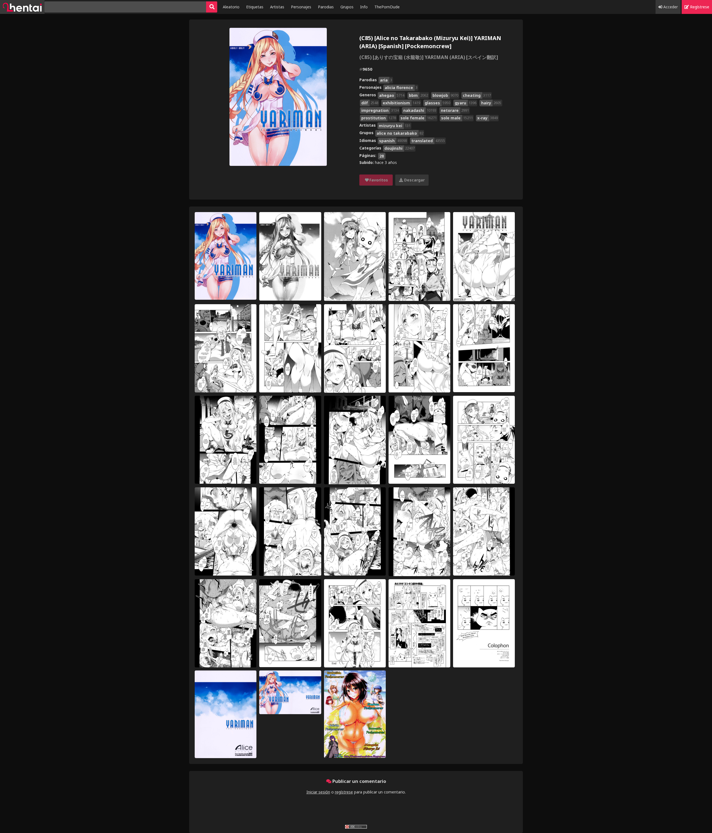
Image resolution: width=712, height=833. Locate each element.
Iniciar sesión (318, 792)
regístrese (344, 792)
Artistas (277, 6)
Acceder (670, 6)
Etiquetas (254, 6)
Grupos (346, 6)
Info (364, 6)
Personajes (301, 6)
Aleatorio (231, 6)
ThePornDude (387, 6)
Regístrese (699, 6)
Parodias (326, 6)
